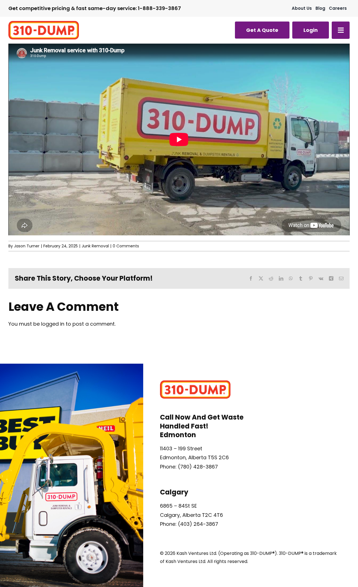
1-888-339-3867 (159, 8)
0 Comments (126, 246)
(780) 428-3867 (198, 466)
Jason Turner (26, 246)
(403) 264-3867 (198, 523)
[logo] (43, 23)
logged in (52, 323)
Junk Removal (95, 246)
